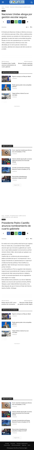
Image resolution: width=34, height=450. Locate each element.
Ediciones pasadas (16, 445)
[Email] (23, 21)
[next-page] (5, 102)
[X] (12, 21)
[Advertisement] (17, 124)
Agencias (24, 445)
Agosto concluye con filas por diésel (21, 76)
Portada (7, 7)
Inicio (3, 7)
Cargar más (16, 185)
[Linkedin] (20, 21)
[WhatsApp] (16, 21)
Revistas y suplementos (22, 443)
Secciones (12, 443)
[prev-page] (3, 102)
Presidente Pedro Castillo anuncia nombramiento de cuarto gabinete (9, 65)
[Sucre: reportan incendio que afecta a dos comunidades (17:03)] (6, 152)
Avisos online (7, 445)
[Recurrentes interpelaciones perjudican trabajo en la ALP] (6, 179)
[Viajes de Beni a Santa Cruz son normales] (6, 96)
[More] (27, 21)
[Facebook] (8, 21)
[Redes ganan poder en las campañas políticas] (6, 87)
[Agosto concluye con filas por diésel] (6, 79)
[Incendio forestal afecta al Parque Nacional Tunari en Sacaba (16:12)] (6, 170)
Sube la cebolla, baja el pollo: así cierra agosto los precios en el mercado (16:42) (22, 160)
